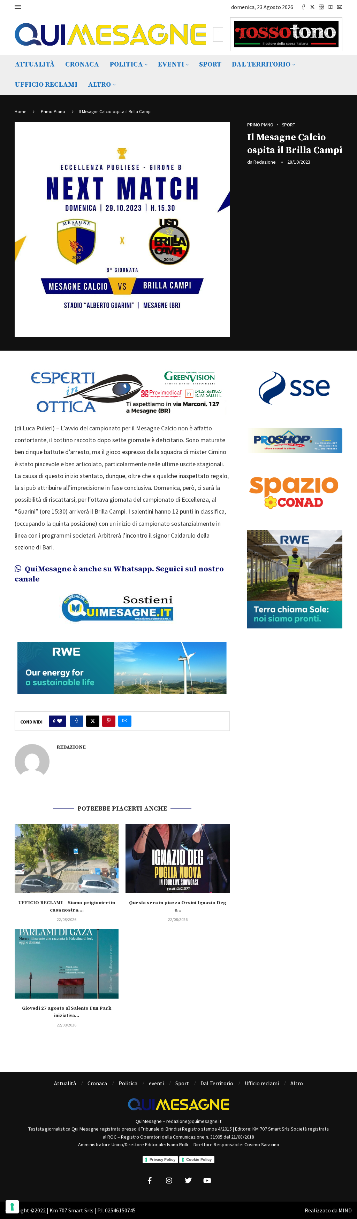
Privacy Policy (162, 1159)
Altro (99, 84)
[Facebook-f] (150, 1181)
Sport (210, 64)
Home (20, 112)
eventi (171, 64)
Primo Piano (53, 112)
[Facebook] (303, 7)
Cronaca (82, 64)
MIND (345, 1210)
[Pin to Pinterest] (108, 721)
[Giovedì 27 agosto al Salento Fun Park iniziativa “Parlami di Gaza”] (67, 964)
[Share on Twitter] (92, 721)
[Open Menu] (18, 7)
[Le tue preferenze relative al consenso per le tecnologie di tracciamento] (12, 1206)
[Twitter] (312, 7)
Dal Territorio (261, 64)
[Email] (339, 7)
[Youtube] (330, 7)
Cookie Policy (199, 1159)
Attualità (35, 64)
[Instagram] (321, 7)
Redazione (264, 162)
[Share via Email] (124, 721)
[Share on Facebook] (76, 721)
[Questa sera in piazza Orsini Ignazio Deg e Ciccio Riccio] (177, 858)
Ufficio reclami (46, 84)
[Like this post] (59, 721)
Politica (126, 64)
